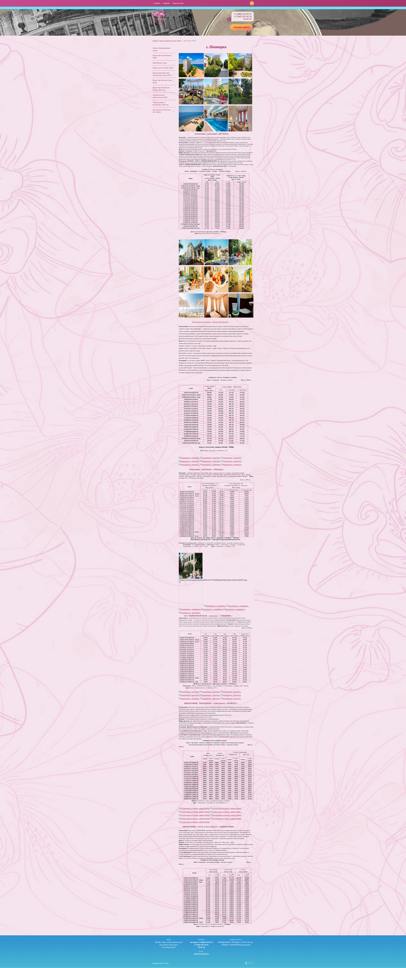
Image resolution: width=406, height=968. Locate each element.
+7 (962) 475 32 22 (243, 16)
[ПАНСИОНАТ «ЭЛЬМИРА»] (215, 606)
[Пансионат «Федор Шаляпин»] (191, 264)
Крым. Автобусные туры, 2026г (170, 41)
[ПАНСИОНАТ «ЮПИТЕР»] (189, 458)
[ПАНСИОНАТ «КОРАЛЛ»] (189, 692)
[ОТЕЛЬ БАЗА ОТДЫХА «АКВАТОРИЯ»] (194, 809)
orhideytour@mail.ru (201, 954)
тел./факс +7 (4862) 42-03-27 (201, 942)
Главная (155, 41)
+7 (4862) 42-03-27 (243, 14)
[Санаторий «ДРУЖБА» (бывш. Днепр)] (191, 76)
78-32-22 (247, 19)
